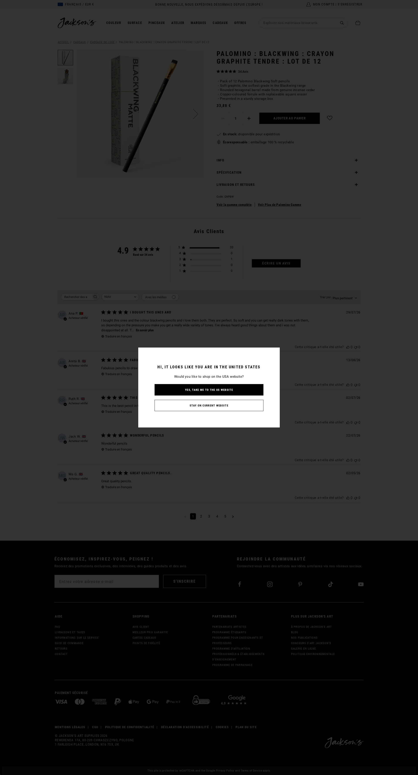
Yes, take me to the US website (209, 389)
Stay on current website (209, 405)
